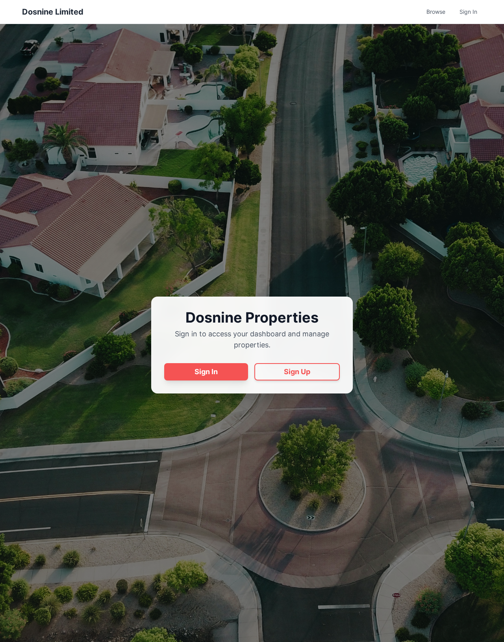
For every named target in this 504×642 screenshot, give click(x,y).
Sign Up (297, 371)
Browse (435, 11)
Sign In (468, 11)
